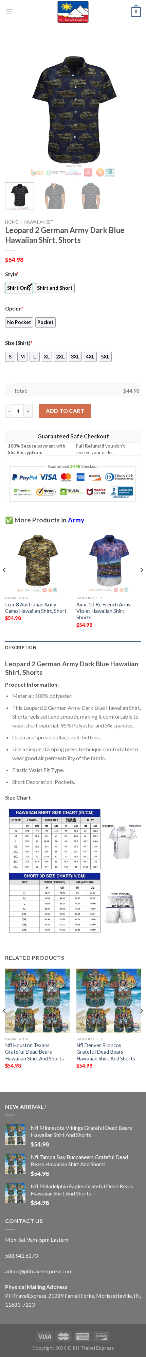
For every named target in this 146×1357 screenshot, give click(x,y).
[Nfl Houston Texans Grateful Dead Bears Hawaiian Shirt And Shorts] (37, 1001)
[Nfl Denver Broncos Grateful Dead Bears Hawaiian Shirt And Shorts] (108, 1001)
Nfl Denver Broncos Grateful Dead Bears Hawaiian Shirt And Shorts (105, 1051)
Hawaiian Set (39, 222)
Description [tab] (20, 647)
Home (11, 222)
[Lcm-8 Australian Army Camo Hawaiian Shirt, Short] (37, 560)
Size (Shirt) (18, 343)
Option (14, 309)
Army (76, 520)
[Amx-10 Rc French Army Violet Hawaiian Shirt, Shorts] (108, 560)
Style (11, 274)
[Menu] (9, 11)
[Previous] (16, 109)
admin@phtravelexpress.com (39, 1271)
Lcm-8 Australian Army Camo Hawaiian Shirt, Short (36, 607)
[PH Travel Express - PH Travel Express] (73, 12)
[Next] (130, 109)
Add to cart (65, 410)
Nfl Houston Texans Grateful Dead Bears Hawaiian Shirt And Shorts (34, 1051)
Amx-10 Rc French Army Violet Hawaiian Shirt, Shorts (103, 611)
